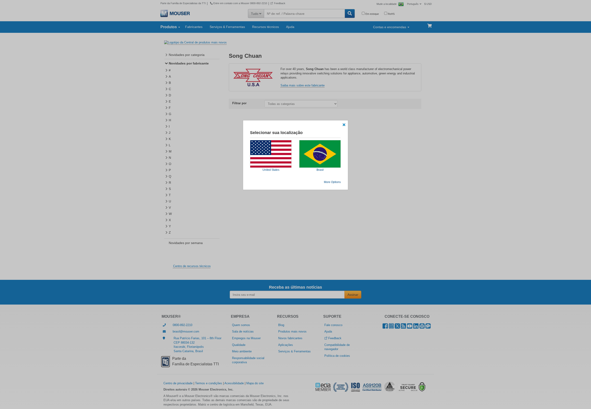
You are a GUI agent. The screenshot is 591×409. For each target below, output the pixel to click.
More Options (332, 182)
